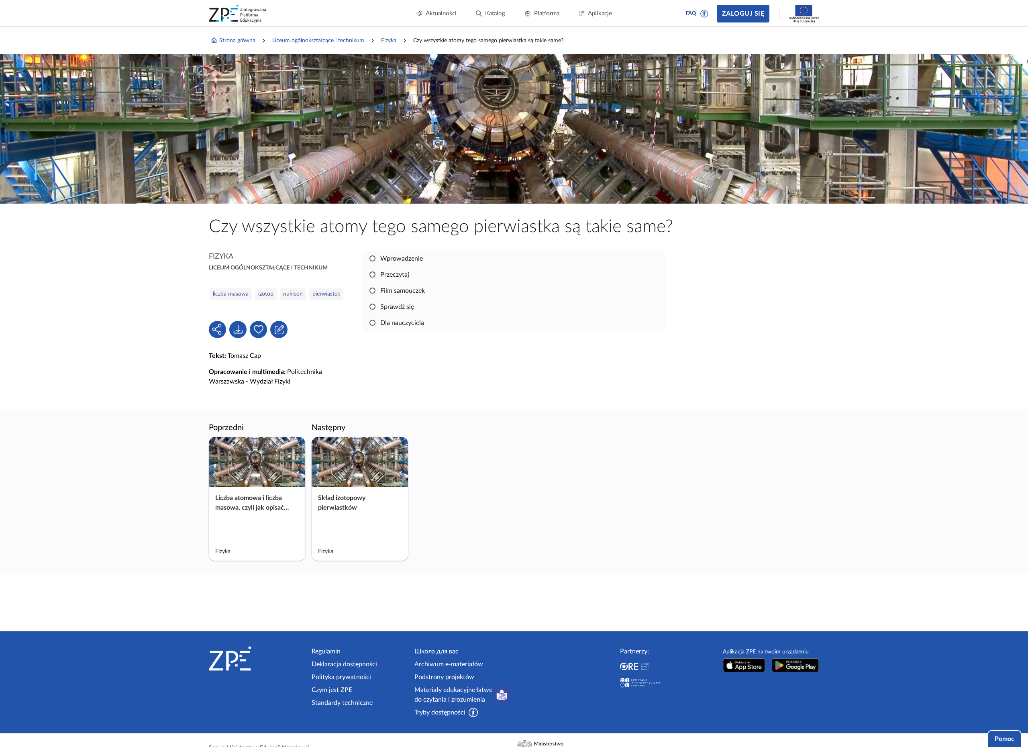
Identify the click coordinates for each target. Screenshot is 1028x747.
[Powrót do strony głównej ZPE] (238, 13)
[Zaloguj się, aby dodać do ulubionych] (258, 329)
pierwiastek (326, 294)
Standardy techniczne (342, 703)
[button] (704, 13)
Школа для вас (436, 651)
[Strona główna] (257, 659)
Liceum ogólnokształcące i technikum (318, 40)
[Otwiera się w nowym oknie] (744, 665)
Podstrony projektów (444, 677)
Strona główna (237, 40)
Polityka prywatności (341, 677)
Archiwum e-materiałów (448, 664)
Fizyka (388, 40)
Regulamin (326, 651)
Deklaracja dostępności (344, 664)
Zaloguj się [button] (743, 13)
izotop (265, 294)
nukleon (293, 294)
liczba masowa (231, 294)
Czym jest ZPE (332, 690)
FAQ (691, 13)
